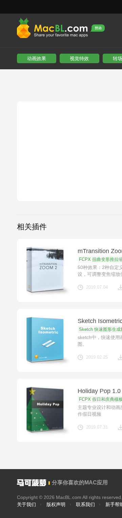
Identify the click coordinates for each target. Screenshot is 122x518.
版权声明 (55, 504)
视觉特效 (79, 58)
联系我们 (85, 504)
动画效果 (36, 58)
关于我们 (26, 504)
